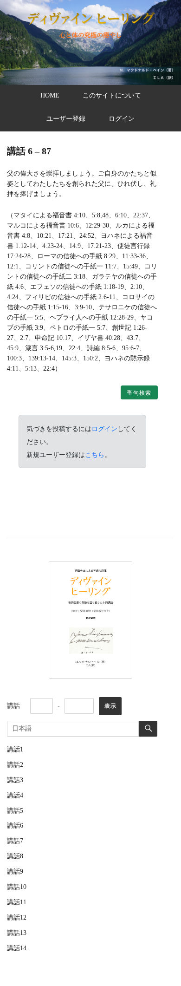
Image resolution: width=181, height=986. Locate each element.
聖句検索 (139, 393)
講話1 (15, 749)
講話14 (16, 948)
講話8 (15, 856)
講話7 (15, 840)
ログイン (122, 118)
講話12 (16, 917)
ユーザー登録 (65, 118)
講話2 (15, 764)
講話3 (15, 780)
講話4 (15, 795)
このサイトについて (112, 95)
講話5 (15, 810)
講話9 (15, 871)
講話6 (15, 825)
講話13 (16, 932)
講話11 (16, 902)
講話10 (16, 886)
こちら (94, 454)
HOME (49, 95)
